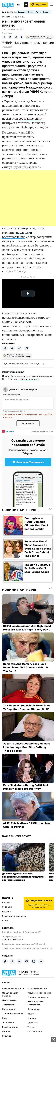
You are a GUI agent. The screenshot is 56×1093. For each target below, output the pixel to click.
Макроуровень (9, 1000)
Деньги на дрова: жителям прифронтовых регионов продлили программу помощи (23, 876)
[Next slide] (51, 12)
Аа (26, 5)
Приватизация (9, 1009)
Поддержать (40, 5)
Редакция (7, 907)
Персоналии (33, 1009)
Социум (31, 1014)
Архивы (6, 902)
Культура (6, 1036)
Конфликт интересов (37, 997)
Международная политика (10, 994)
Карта (5, 920)
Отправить (28, 423)
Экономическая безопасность (35, 1003)
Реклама (6, 911)
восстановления (30, 118)
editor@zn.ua (46, 948)
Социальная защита (37, 988)
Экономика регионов (12, 1013)
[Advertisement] (28, 198)
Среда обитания (10, 1027)
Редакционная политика (14, 916)
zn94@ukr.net (38, 944)
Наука (5, 1018)
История (31, 1018)
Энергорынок (8, 1005)
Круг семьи (32, 1023)
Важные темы (9, 12)
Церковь (6, 1031)
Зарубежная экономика (39, 993)
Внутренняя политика (13, 988)
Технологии (8, 1022)
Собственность (34, 1031)
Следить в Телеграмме (30, 462)
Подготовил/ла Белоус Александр (21, 363)
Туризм (31, 1027)
